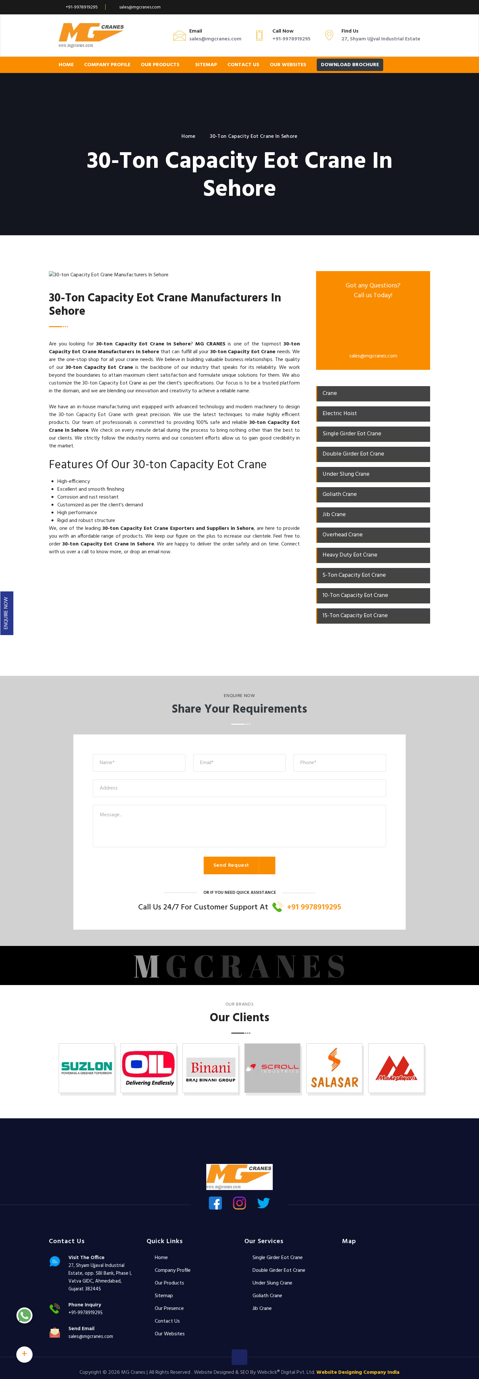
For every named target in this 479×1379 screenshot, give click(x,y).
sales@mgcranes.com (140, 7)
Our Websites (288, 65)
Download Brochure (350, 65)
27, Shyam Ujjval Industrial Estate (380, 39)
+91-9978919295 (82, 7)
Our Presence (169, 1309)
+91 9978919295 (314, 907)
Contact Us (243, 65)
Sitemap (206, 65)
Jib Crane (262, 1309)
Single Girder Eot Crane (278, 1258)
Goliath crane (267, 1296)
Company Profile (107, 65)
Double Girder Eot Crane (279, 1270)
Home (66, 65)
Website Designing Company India (357, 1372)
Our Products (161, 65)
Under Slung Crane (272, 1283)
